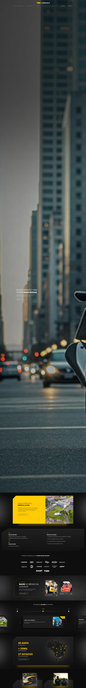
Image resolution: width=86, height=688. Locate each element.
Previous (43, 589)
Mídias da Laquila (23, 593)
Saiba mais (19, 299)
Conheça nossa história (22, 514)
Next (75, 589)
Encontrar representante (23, 659)
